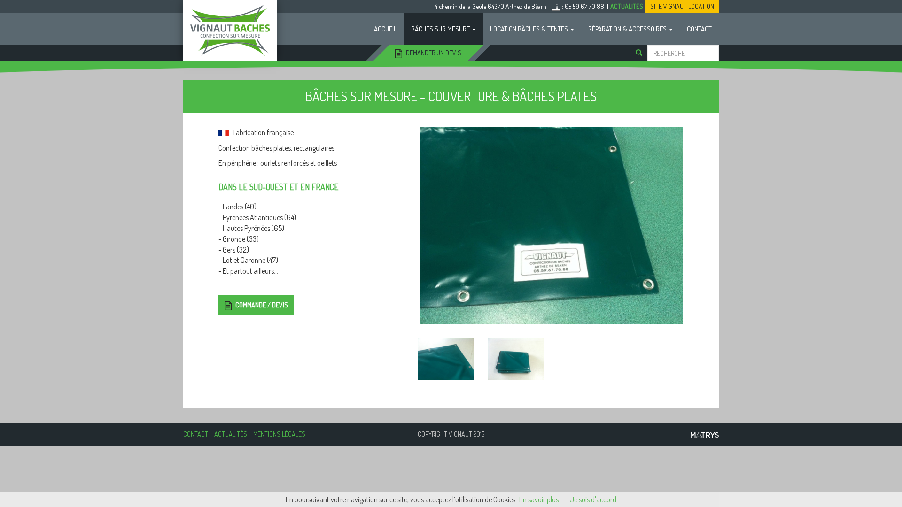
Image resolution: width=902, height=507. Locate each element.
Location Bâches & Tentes (529, 28)
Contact (699, 28)
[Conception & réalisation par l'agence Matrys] (705, 434)
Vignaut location (682, 6)
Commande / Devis (261, 305)
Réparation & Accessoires (628, 28)
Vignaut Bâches (230, 30)
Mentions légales (279, 434)
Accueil (385, 28)
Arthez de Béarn (490, 6)
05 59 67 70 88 (578, 6)
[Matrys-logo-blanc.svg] (586, 359)
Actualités (230, 434)
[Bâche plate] (551, 225)
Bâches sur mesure (441, 28)
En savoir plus (539, 499)
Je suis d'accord (593, 499)
